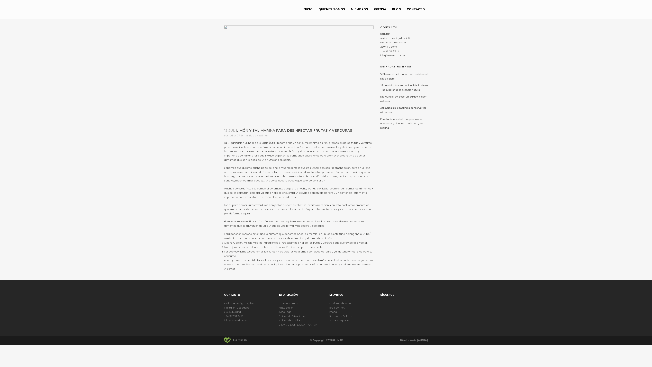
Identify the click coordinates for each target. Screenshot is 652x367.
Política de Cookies (290, 320)
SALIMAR (337, 340)
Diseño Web (408, 340)
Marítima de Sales (340, 303)
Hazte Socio (285, 307)
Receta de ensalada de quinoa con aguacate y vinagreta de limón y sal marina (401, 123)
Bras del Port (337, 307)
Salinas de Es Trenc (340, 316)
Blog (251, 135)
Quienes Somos (288, 303)
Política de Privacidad (291, 316)
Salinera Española (340, 320)
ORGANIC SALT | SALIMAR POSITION (298, 324)
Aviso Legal (285, 312)
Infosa (333, 312)
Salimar (263, 135)
